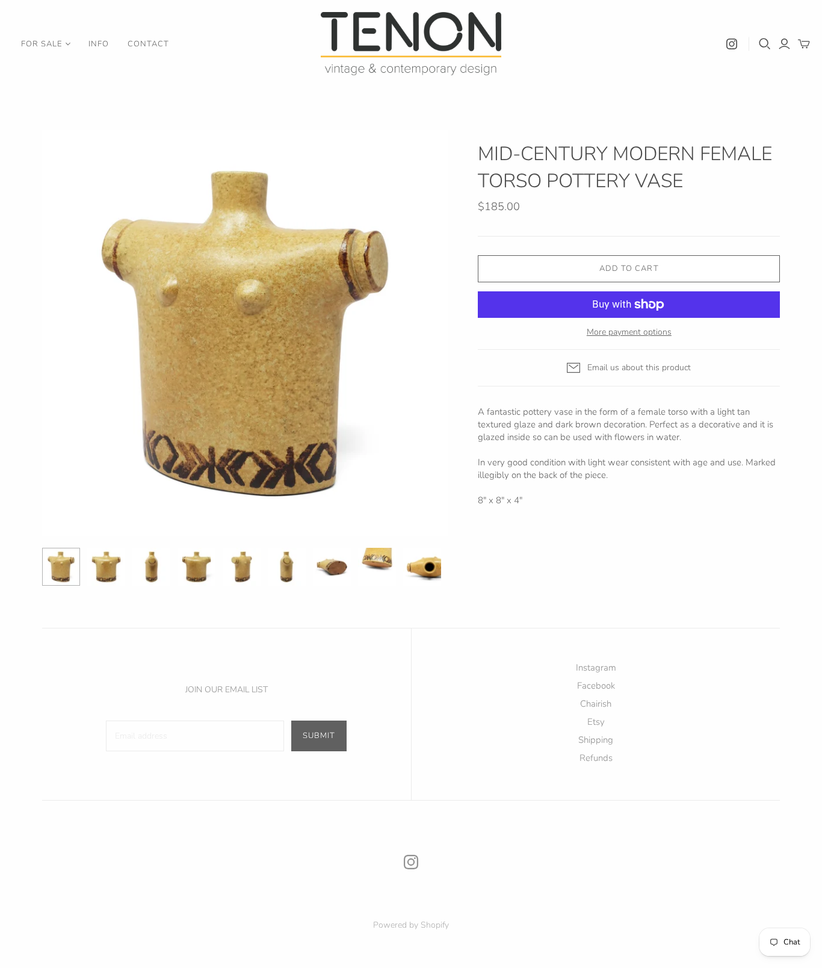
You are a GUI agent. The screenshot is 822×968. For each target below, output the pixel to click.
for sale (41, 44)
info (98, 44)
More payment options (629, 332)
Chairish (595, 704)
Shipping (595, 740)
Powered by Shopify (411, 925)
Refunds (596, 758)
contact (148, 44)
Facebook (596, 686)
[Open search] (765, 44)
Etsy (596, 722)
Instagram (596, 668)
